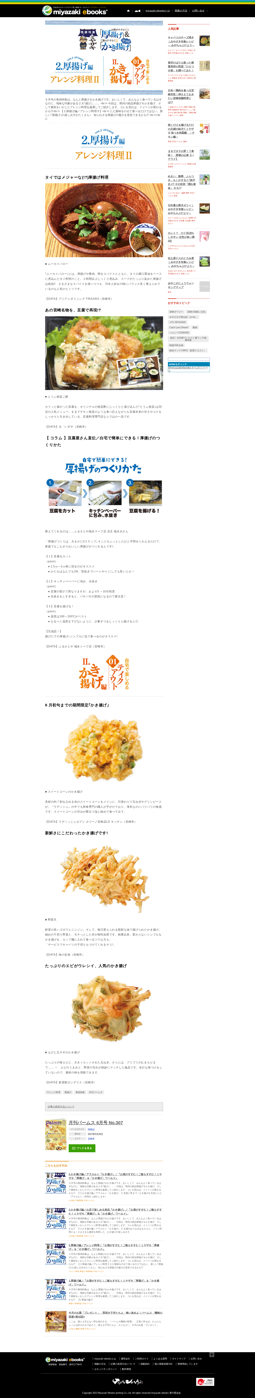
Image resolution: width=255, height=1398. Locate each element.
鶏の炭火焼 (178, 113)
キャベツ (171, 50)
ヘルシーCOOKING (179, 332)
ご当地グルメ (173, 107)
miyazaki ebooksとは (158, 10)
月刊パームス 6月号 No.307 (96, 1122)
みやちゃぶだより (181, 218)
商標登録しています (188, 1364)
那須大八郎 (191, 78)
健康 (183, 193)
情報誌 (91, 1129)
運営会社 (125, 1358)
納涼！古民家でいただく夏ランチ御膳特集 (188, 339)
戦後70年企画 (176, 345)
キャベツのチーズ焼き (184, 50)
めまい (178, 193)
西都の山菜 (191, 164)
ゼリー (170, 218)
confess (72, 1329)
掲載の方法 (181, 10)
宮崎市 (191, 218)
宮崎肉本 (175, 110)
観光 (169, 292)
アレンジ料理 (53, 1092)
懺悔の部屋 (80, 1329)
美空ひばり (182, 78)
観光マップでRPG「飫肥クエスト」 (187, 350)
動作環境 (126, 1369)
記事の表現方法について (61, 1106)
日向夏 (181, 221)
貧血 (175, 196)
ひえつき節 (183, 75)
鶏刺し (185, 113)
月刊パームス (96, 1092)
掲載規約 (145, 1364)
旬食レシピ (189, 53)
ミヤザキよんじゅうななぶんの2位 (181, 246)
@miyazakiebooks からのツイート (188, 369)
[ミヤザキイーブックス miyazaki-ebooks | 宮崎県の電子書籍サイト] (74, 15)
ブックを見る (84, 1148)
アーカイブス (173, 75)
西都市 (170, 167)
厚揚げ (68, 1092)
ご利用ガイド (141, 1358)
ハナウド (177, 164)
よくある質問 (160, 1358)
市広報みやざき (178, 53)
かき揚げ (72, 1200)
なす (175, 271)
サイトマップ (179, 1358)
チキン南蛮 (183, 107)
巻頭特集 (80, 1092)
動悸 (187, 193)
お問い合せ (198, 10)
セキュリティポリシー (105, 1369)
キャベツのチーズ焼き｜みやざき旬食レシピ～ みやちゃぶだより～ (181, 41)
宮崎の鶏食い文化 (196, 311)
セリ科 (170, 164)
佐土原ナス (191, 271)
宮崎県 (91, 1138)
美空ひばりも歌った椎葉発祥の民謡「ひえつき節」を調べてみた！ (181, 66)
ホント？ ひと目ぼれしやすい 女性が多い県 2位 (181, 237)
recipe (170, 271)
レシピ (184, 164)
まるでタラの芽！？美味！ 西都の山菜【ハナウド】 (181, 155)
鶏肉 (185, 141)
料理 (169, 141)
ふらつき (171, 193)
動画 (195, 327)
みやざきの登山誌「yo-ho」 (183, 317)
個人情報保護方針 (164, 1364)
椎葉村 (174, 78)
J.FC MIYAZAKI (177, 322)
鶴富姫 (170, 81)
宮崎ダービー (176, 311)
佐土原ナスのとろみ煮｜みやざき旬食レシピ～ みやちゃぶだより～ (181, 262)
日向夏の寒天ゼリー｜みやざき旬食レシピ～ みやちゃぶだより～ (181, 209)
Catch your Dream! (178, 327)
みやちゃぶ (182, 271)
